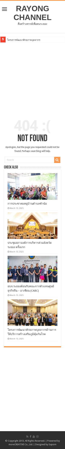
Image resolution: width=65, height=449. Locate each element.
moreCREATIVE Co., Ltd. (21, 444)
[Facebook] (30, 436)
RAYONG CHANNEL (32, 13)
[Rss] (27, 436)
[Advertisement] (32, 77)
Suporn (52, 444)
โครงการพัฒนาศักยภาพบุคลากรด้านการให (29, 40)
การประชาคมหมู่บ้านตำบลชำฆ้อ (27, 203)
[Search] (57, 160)
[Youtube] (33, 436)
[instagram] (37, 436)
